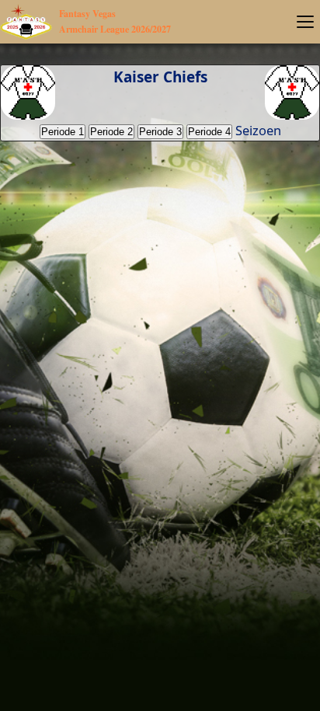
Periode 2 (111, 132)
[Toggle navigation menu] (305, 22)
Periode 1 (62, 132)
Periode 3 (160, 132)
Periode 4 (209, 132)
